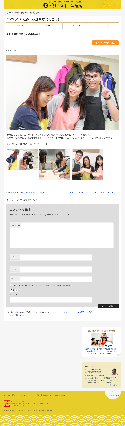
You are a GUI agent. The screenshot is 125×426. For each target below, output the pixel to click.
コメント (15, 225)
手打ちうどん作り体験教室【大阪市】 (33, 19)
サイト (13, 278)
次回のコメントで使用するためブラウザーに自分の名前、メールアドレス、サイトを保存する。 (44, 285)
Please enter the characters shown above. (23, 295)
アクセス (76, 25)
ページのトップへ (113, 395)
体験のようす (34, 13)
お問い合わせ (15, 395)
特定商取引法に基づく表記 (45, 395)
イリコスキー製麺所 (12, 13)
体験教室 (24, 13)
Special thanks (60, 395)
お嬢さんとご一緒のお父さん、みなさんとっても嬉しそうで (92, 192)
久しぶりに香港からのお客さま (23, 34)
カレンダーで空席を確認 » (105, 43)
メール (13, 269)
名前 (13, 257)
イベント (105, 25)
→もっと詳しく (113, 385)
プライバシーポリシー (28, 395)
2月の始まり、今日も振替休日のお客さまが (26, 192)
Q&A (48, 25)
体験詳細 (20, 25)
